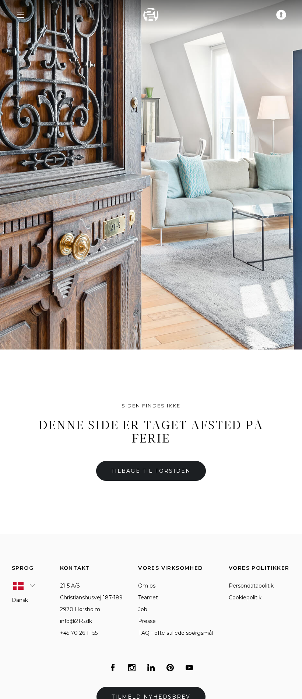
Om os (146, 585)
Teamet (148, 597)
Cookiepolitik (245, 597)
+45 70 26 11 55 (79, 633)
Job (142, 609)
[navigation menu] (20, 14)
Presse (147, 621)
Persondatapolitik (251, 585)
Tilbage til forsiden (151, 471)
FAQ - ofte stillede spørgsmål (175, 633)
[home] (151, 15)
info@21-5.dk (76, 621)
